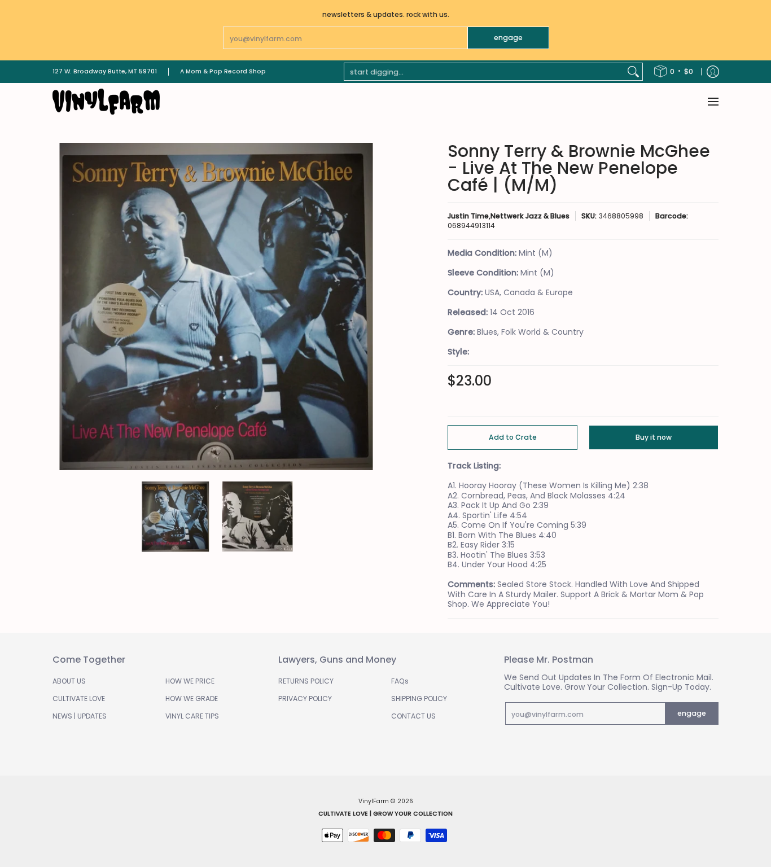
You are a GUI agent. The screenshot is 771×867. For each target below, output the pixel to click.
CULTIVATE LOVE (78, 698)
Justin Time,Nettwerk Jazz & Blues (509, 216)
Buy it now (654, 437)
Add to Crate (513, 437)
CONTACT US (413, 716)
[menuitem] (674, 71)
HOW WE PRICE (189, 681)
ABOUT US (69, 681)
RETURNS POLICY (306, 681)
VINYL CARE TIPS (192, 716)
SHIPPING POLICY (419, 698)
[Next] (372, 306)
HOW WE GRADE (191, 698)
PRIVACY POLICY (305, 698)
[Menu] (713, 101)
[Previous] (60, 306)
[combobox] (484, 71)
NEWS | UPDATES (79, 716)
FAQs (400, 681)
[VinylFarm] (106, 101)
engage (508, 37)
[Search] (633, 71)
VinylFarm (373, 801)
